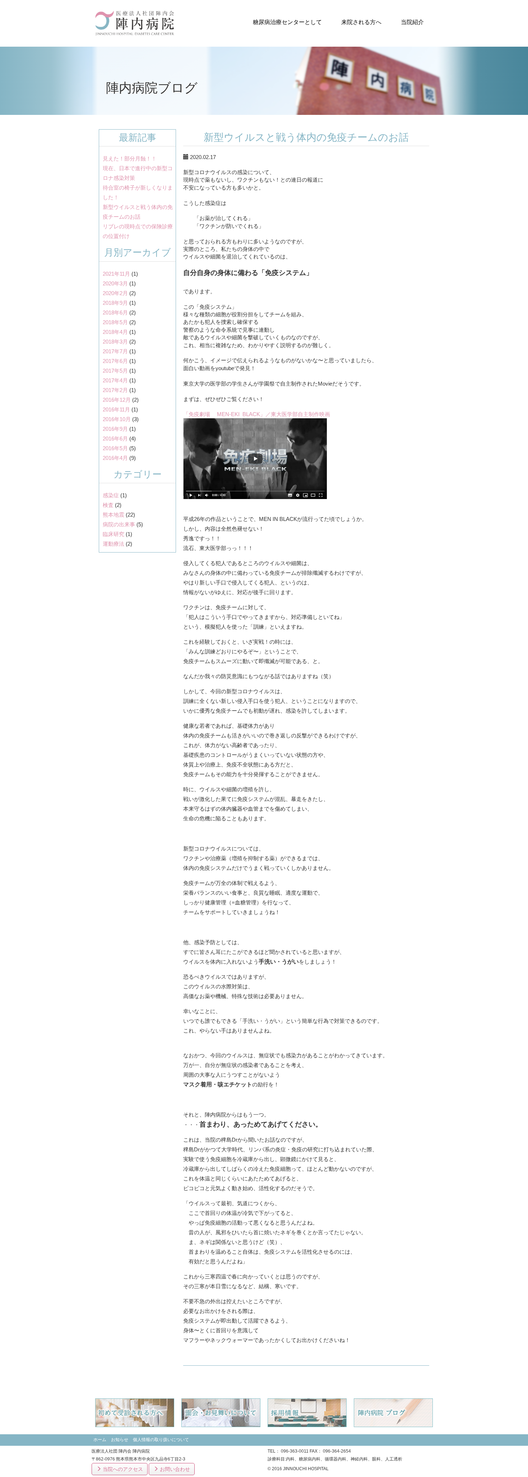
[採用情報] (307, 1412)
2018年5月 (115, 322)
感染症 (111, 495)
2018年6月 (115, 312)
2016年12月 (117, 400)
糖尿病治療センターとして (287, 22)
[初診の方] (134, 1412)
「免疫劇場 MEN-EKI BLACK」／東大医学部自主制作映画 (256, 414)
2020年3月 (115, 283)
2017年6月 (115, 361)
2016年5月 (115, 448)
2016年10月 (117, 419)
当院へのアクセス (122, 1469)
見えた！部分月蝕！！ (130, 158)
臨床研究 (113, 534)
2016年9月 (115, 429)
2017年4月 (115, 380)
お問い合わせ (174, 1469)
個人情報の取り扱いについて (161, 1439)
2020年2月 (115, 293)
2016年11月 (116, 409)
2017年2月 (115, 390)
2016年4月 (115, 458)
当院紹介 (412, 22)
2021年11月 (116, 274)
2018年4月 (115, 332)
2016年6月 (115, 438)
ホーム (99, 1439)
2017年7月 (115, 351)
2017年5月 (115, 371)
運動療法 (113, 544)
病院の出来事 (119, 524)
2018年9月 (115, 303)
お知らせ (119, 1439)
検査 (108, 505)
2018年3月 (115, 342)
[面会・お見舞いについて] (220, 1412)
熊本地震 (113, 515)
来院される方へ (361, 22)
